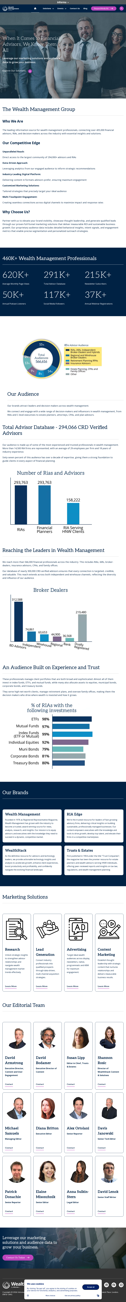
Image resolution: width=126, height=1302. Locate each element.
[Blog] (121, 1285)
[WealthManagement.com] (106, 1285)
